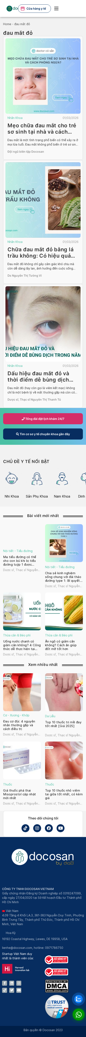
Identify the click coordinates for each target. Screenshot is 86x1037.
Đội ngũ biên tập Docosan (26, 151)
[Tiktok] (25, 828)
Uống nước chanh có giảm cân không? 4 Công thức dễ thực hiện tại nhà (22, 645)
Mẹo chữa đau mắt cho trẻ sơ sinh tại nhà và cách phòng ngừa (42, 131)
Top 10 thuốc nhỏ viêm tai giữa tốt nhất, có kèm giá (64, 794)
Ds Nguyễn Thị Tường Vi (25, 275)
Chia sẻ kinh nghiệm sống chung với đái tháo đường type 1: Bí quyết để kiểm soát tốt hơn (63, 577)
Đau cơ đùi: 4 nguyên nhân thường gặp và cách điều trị (19, 725)
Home (7, 24)
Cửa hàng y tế (36, 8)
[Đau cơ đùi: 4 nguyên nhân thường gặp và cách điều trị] (22, 692)
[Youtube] (60, 828)
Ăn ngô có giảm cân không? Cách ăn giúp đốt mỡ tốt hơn (61, 645)
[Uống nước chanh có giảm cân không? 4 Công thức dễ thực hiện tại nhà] (22, 611)
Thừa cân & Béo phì (16, 635)
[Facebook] (49, 828)
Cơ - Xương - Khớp (16, 715)
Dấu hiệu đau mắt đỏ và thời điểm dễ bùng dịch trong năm (38, 379)
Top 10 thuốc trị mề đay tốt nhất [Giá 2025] (63, 724)
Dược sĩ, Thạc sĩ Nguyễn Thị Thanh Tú (34, 399)
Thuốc (7, 784)
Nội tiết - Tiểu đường (18, 551)
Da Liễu (50, 716)
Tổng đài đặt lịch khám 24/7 (44, 418)
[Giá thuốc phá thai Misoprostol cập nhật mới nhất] (22, 760)
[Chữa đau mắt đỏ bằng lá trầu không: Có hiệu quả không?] (43, 200)
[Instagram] (37, 828)
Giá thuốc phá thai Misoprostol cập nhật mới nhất (19, 794)
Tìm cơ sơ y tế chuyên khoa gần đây (44, 434)
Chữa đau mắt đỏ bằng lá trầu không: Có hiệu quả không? (40, 255)
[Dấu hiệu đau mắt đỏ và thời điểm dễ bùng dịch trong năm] (43, 324)
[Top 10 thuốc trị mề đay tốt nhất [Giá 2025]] (64, 692)
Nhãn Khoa (15, 118)
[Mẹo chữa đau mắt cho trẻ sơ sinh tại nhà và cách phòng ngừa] (43, 76)
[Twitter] (11, 990)
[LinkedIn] (11, 983)
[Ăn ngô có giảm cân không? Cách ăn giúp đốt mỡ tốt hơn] (64, 611)
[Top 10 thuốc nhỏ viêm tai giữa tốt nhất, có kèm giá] (64, 760)
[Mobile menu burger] (56, 8)
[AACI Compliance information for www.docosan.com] (56, 1017)
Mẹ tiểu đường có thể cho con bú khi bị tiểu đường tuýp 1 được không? (19, 560)
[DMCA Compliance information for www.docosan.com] (56, 991)
